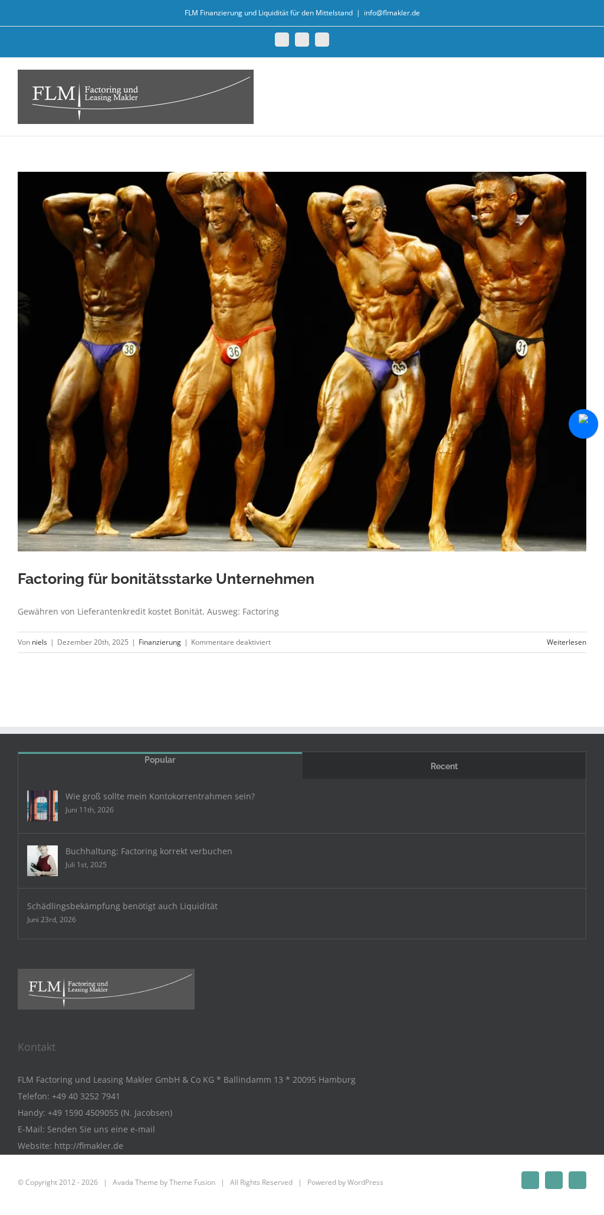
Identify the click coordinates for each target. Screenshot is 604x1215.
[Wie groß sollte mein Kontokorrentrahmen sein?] (42, 806)
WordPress (365, 1182)
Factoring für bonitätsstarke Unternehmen (166, 578)
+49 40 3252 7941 (86, 1096)
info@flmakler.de (392, 13)
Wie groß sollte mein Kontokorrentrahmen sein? (160, 796)
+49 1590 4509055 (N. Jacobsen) (110, 1112)
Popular (160, 760)
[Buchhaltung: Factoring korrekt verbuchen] (42, 860)
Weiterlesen (566, 642)
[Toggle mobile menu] (581, 83)
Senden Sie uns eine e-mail (101, 1129)
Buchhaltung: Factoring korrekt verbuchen (148, 851)
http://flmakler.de (88, 1145)
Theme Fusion (192, 1182)
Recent (444, 766)
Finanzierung (160, 642)
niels (39, 642)
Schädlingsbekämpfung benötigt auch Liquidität (122, 906)
